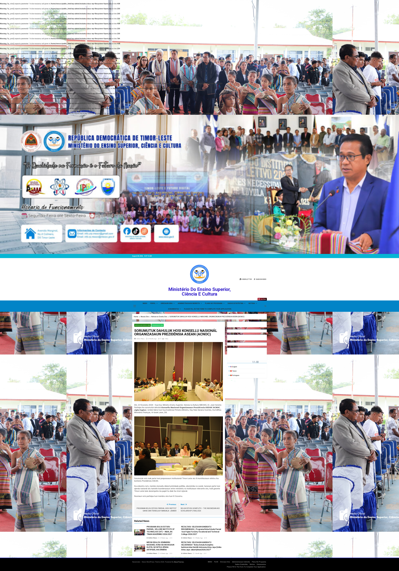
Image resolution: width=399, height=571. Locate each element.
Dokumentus (173, 309)
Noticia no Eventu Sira (142, 325)
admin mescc (140, 339)
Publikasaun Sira (157, 325)
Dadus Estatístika (235, 303)
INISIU (145, 303)
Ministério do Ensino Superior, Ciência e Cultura (199, 292)
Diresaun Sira (167, 303)
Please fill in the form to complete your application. (208, 309)
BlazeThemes (179, 562)
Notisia (252, 303)
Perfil (153, 303)
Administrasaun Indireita (189, 303)
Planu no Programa (213, 303)
